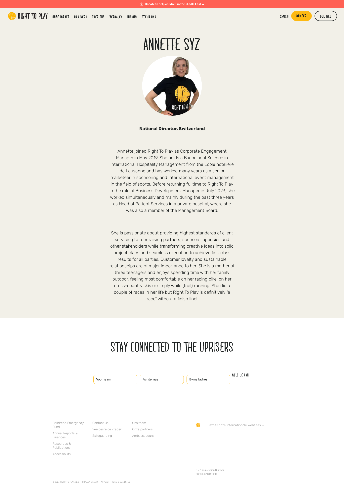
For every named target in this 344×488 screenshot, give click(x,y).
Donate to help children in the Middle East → (174, 4)
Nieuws (132, 16)
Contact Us (100, 423)
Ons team (139, 423)
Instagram (215, 436)
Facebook (198, 436)
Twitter (206, 436)
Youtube (231, 436)
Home (28, 16)
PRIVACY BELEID (90, 482)
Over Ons (98, 16)
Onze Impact (61, 16)
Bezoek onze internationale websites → (236, 425)
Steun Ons (149, 16)
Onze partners (142, 429)
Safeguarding (102, 436)
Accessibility (62, 454)
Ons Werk (80, 16)
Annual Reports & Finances (65, 435)
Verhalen (116, 16)
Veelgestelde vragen (107, 429)
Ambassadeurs (143, 436)
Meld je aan (240, 375)
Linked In (223, 436)
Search (284, 16)
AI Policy (105, 482)
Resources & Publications (62, 445)
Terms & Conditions (121, 482)
